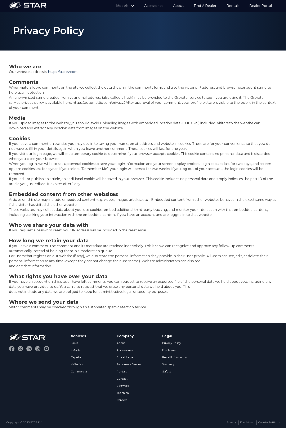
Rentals (233, 6)
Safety (166, 371)
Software (123, 385)
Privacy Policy (171, 343)
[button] (125, 6)
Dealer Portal (260, 6)
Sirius (74, 343)
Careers (122, 400)
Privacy (232, 422)
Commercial (79, 371)
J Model (76, 350)
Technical (123, 392)
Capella (76, 357)
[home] (28, 5)
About (178, 6)
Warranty (168, 364)
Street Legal (125, 357)
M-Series (77, 364)
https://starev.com (62, 72)
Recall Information (174, 357)
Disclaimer (169, 350)
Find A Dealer (205, 6)
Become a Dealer (129, 364)
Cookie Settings (269, 422)
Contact (122, 378)
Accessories (153, 6)
